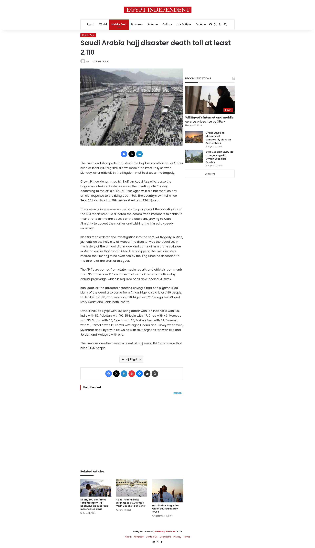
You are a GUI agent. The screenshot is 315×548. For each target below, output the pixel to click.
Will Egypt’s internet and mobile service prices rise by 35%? (209, 119)
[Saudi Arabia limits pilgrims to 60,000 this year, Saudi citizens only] (131, 488)
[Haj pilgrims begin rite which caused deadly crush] (167, 490)
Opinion (201, 24)
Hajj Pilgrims (133, 359)
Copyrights (165, 536)
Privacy (177, 536)
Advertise (139, 536)
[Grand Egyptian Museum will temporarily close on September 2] (194, 137)
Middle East (118, 24)
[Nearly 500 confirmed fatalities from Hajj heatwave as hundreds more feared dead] (95, 488)
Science (152, 24)
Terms (186, 536)
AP (87, 61)
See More (210, 173)
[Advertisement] (131, 430)
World (103, 24)
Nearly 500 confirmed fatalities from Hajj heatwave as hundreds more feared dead (94, 504)
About (128, 536)
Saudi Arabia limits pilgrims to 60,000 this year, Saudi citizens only (130, 503)
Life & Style (184, 24)
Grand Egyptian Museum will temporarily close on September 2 (218, 138)
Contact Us (152, 536)
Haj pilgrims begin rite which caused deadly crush (165, 508)
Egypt (91, 24)
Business (137, 24)
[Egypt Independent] (157, 10)
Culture (167, 24)
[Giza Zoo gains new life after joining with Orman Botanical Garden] (194, 156)
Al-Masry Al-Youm (165, 531)
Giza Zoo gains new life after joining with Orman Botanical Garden (219, 157)
